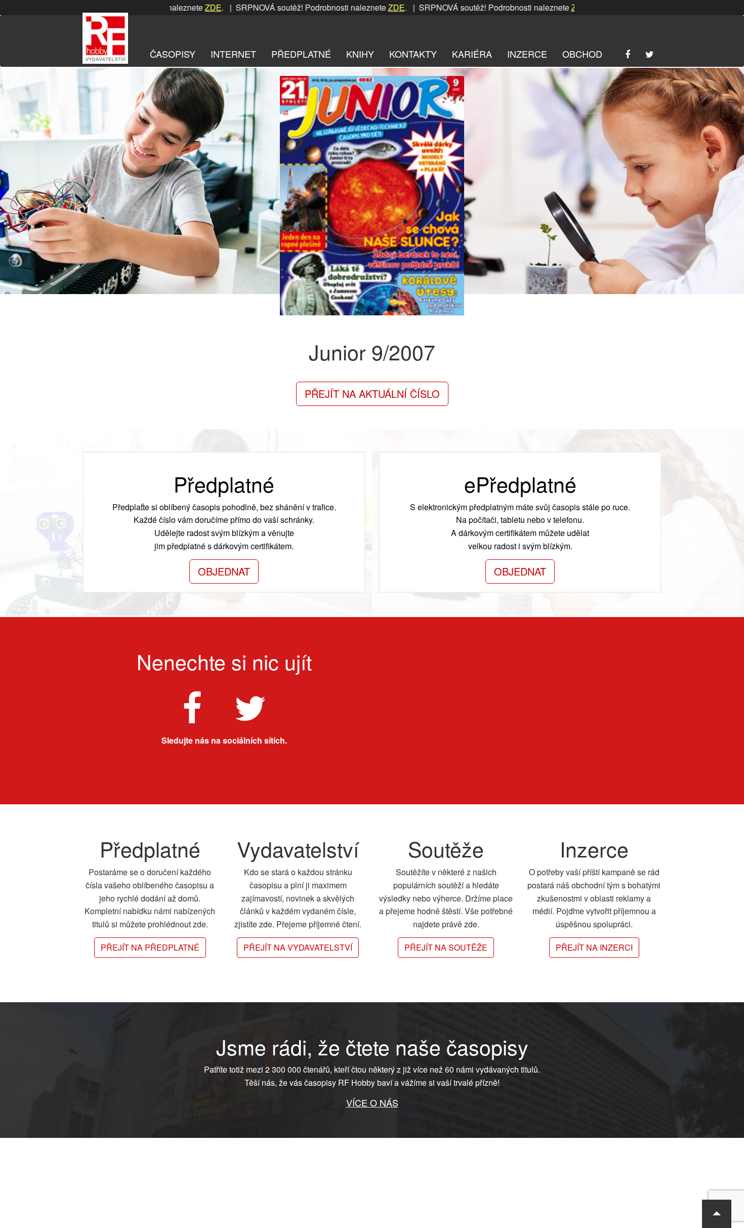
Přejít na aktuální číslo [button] (372, 393)
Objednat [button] (224, 571)
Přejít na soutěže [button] (445, 947)
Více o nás (372, 1102)
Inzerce (527, 53)
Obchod (582, 53)
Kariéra (472, 53)
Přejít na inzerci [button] (594, 947)
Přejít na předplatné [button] (150, 947)
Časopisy (172, 53)
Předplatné (301, 53)
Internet (233, 53)
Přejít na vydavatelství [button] (297, 947)
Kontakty (413, 53)
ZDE (183, 7)
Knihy (360, 53)
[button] (716, 1214)
